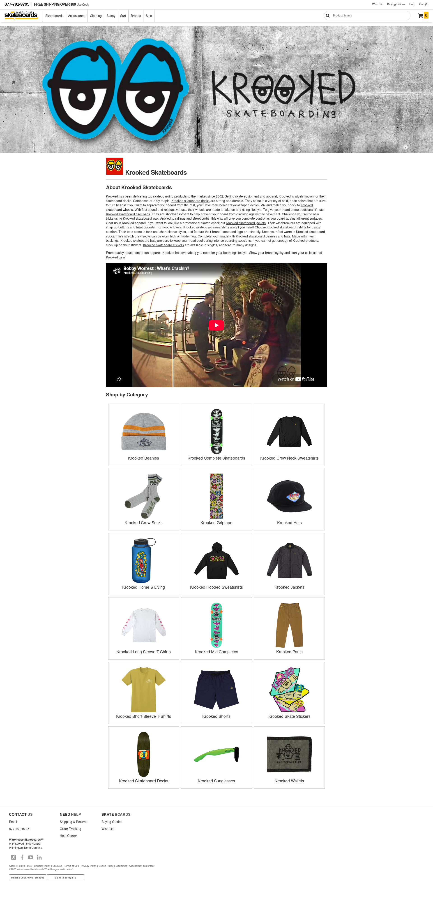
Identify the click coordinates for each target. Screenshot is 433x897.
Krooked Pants (289, 651)
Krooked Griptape (216, 522)
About (12, 865)
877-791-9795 (17, 4)
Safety (110, 15)
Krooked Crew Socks (144, 522)
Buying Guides (396, 4)
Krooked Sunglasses (216, 780)
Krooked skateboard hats (138, 240)
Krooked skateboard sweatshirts (206, 227)
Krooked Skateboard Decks (143, 780)
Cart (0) (423, 4)
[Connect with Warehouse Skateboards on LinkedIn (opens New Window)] (39, 857)
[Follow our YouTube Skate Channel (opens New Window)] (30, 857)
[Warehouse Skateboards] (24, 15)
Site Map (57, 865)
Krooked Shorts (216, 716)
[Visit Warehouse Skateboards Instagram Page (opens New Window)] (13, 857)
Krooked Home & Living (143, 587)
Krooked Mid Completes (216, 651)
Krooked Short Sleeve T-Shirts (143, 716)
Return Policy (24, 865)
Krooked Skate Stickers (289, 716)
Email (13, 821)
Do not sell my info (65, 877)
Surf (123, 15)
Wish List (377, 4)
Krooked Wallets (289, 780)
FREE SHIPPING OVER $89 (61, 4)
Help (412, 4)
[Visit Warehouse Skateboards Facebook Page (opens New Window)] (22, 857)
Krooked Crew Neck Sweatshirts (289, 458)
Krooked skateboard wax (140, 218)
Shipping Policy (42, 865)
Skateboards (54, 15)
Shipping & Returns (73, 821)
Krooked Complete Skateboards (216, 458)
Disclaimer (121, 865)
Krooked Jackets (289, 587)
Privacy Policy (89, 865)
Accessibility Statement (141, 865)
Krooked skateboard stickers (163, 245)
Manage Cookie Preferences (27, 877)
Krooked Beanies (143, 458)
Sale (149, 15)
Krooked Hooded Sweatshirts (216, 587)
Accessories (76, 15)
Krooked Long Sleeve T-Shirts (144, 651)
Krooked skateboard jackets (246, 223)
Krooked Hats (289, 522)
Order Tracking (70, 828)
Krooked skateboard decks (190, 200)
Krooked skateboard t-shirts (286, 227)
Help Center (68, 835)
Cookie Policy (106, 865)
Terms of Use (71, 865)
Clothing (96, 15)
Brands (136, 15)
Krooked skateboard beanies (256, 236)
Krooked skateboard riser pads (128, 214)
